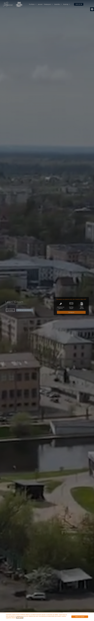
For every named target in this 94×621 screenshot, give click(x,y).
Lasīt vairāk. (20, 617)
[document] (47, 310)
